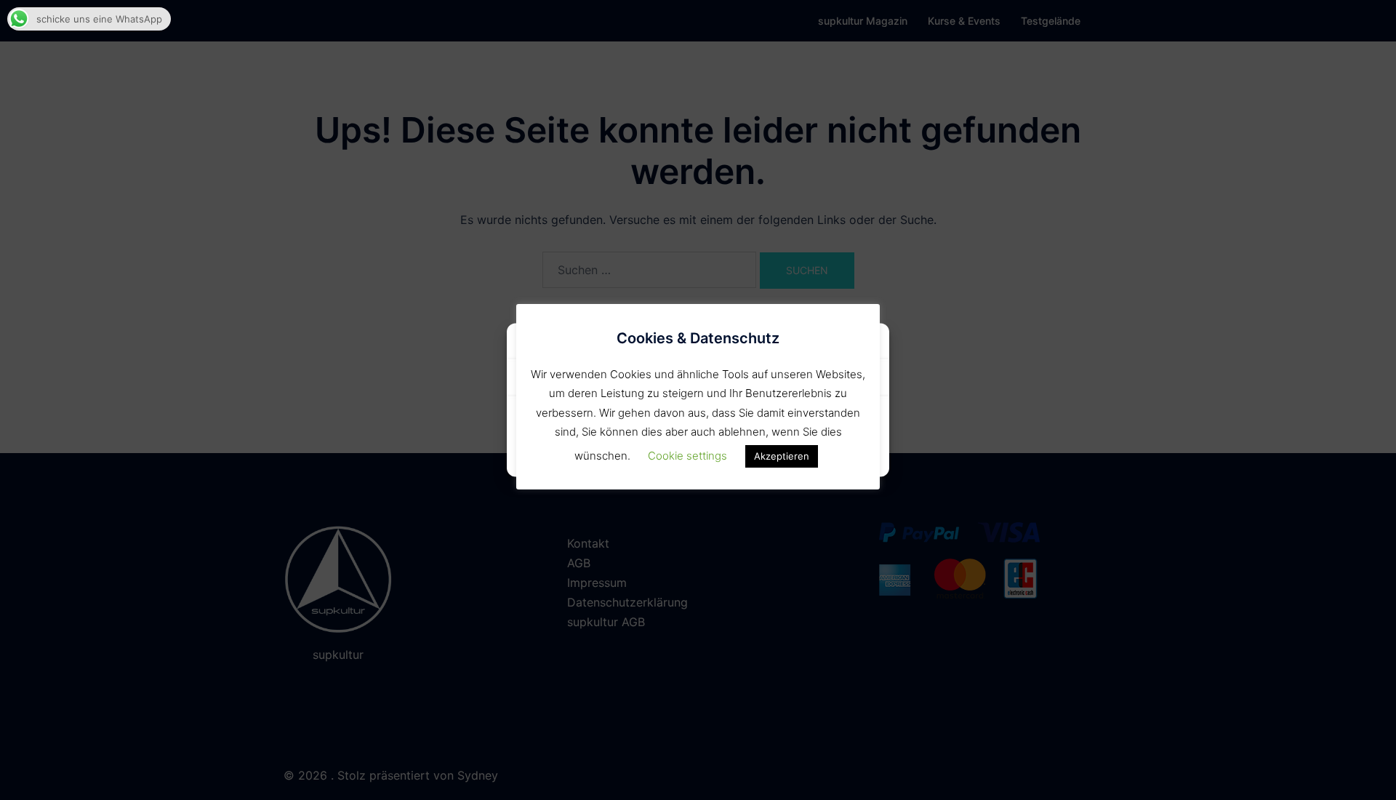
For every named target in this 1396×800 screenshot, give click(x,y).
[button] (867, 343)
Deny (788, 422)
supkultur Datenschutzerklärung (698, 457)
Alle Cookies (608, 422)
